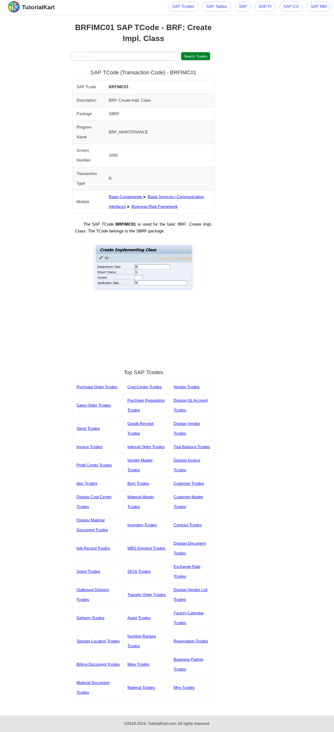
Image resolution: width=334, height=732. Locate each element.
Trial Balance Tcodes (192, 447)
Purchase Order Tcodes (97, 387)
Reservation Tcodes (191, 641)
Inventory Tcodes (142, 525)
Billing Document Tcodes (98, 664)
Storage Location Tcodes (98, 641)
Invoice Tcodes (89, 447)
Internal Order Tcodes (146, 447)
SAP (243, 6)
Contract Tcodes (188, 525)
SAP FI (265, 6)
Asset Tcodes (139, 618)
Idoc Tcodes (87, 483)
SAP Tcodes (183, 6)
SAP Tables (216, 6)
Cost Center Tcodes (144, 387)
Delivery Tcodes (90, 618)
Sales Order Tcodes (94, 405)
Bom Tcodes (138, 483)
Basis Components (125, 197)
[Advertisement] (35, 88)
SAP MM (319, 6)
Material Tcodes (141, 688)
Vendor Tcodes (187, 387)
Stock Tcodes (88, 428)
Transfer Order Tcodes (146, 595)
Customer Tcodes (189, 483)
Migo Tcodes (138, 664)
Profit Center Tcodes (94, 465)
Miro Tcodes (184, 688)
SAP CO (291, 6)
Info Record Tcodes (93, 548)
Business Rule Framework (155, 207)
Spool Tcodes (88, 571)
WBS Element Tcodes (146, 548)
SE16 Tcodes (139, 571)
